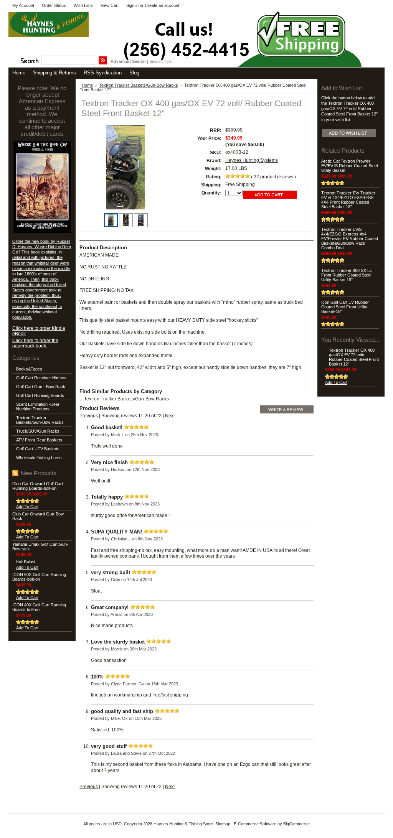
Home (87, 85)
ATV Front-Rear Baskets (39, 440)
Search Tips (160, 61)
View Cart (110, 5)
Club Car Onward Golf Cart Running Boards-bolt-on (37, 486)
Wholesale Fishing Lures (39, 457)
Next (170, 415)
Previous (88, 415)
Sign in (132, 5)
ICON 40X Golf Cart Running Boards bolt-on (39, 607)
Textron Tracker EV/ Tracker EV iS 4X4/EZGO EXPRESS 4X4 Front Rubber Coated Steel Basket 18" (348, 200)
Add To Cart (27, 506)
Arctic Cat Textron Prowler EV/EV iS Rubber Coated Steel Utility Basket (349, 166)
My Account (23, 5)
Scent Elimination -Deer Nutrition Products (37, 406)
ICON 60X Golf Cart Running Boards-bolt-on (39, 576)
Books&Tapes (29, 369)
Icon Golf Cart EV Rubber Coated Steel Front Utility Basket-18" (345, 307)
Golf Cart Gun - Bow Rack (40, 386)
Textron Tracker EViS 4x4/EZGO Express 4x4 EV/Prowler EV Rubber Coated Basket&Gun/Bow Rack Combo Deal (349, 238)
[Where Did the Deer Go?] (42, 231)
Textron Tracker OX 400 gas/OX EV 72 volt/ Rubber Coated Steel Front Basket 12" (354, 357)
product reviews (274, 176)
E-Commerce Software (255, 824)
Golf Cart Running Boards (40, 395)
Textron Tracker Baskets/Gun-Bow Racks (40, 420)
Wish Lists (83, 5)
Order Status (54, 5)
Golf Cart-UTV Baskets (37, 448)
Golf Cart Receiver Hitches (41, 377)
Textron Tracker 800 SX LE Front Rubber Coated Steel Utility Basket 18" (346, 275)
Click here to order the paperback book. (35, 343)
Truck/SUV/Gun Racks (37, 431)
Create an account (162, 5)
